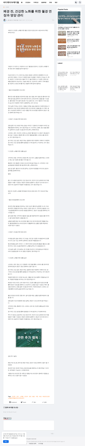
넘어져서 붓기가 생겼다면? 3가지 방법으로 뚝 (73, 40)
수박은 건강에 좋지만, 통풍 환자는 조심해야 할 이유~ (73, 53)
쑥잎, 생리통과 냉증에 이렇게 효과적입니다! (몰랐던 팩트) (63, 88)
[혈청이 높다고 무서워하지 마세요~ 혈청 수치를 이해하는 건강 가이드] (62, 33)
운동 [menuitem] (50, 2)
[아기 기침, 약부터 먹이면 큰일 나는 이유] (75, 68)
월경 (33, 396)
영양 (30, 396)
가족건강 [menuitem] (35, 2)
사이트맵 (40, 443)
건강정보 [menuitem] (27, 2)
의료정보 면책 (32, 443)
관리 (17, 396)
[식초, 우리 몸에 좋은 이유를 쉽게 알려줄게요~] (62, 47)
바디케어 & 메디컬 (11, 2)
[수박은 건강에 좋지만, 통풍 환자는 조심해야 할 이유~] (62, 53)
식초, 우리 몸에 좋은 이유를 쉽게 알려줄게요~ (73, 46)
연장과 (26, 396)
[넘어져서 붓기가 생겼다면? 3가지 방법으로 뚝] (62, 41)
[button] (76, 2)
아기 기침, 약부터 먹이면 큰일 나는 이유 (75, 73)
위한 (37, 396)
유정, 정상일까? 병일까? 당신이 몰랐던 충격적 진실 (75, 88)
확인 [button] (6, 441)
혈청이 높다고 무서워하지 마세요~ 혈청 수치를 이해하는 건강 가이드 (73, 33)
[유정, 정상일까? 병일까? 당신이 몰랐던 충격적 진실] (75, 82)
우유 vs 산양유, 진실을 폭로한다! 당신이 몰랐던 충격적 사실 (63, 74)
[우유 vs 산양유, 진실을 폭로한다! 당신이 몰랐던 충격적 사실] (63, 68)
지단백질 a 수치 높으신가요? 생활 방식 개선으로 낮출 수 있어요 (68, 28)
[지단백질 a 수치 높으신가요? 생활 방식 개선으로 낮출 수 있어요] (69, 17)
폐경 (40, 396)
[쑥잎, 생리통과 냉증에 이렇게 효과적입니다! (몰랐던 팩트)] (63, 82)
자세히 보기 (14, 438)
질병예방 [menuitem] (43, 2)
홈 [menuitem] (21, 2)
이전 (52, 433)
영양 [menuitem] (56, 2)
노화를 (21, 396)
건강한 (7, 7)
